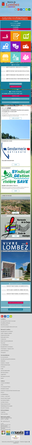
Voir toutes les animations (15, 302)
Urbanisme (3, 339)
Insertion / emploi (5, 362)
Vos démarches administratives (8, 359)
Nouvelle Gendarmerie (8, 160)
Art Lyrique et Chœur (5, 386)
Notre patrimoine (5, 337)
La (15, 21)
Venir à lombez (4, 414)
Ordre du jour (15, 95)
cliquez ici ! (25, 18)
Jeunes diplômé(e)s (5, 370)
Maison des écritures (5, 404)
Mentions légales (24, 441)
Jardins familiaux (5, 350)
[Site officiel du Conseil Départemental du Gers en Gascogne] (3, 434)
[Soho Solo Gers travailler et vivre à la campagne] (15, 437)
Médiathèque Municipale (6, 406)
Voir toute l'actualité (15, 83)
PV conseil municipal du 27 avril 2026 (12, 93)
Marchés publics (4, 324)
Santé (2, 378)
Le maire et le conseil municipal (8, 321)
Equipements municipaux (7, 331)
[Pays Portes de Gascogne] (8, 433)
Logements (3, 374)
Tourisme (3, 342)
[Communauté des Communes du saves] (17, 433)
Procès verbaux (16, 98)
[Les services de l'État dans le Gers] (27, 433)
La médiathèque (4, 344)
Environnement (4, 357)
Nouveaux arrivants (5, 376)
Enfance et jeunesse (5, 364)
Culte (2, 368)
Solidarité (3, 361)
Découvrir (15, 23)
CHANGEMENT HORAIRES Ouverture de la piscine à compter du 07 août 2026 (15, 110)
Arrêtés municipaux (16, 86)
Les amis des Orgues (5, 398)
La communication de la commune (9, 326)
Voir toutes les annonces (15, 309)
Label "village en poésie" (6, 333)
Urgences (3, 412)
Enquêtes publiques (5, 323)
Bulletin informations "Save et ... (10, 185)
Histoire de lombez (5, 335)
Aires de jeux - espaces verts (7, 348)
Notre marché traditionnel (7, 341)
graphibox (17, 441)
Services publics (4, 372)
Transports (3, 352)
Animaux (3, 366)
